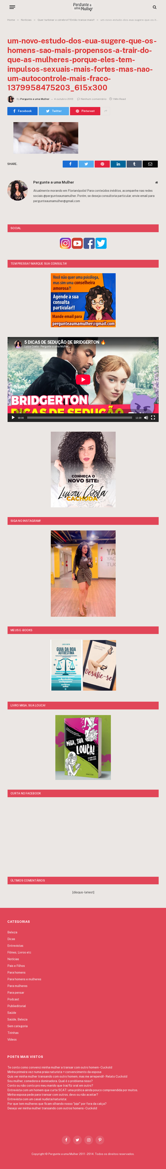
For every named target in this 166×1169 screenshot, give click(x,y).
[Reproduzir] (13, 417)
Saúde (11, 1012)
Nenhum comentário (94, 99)
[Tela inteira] (153, 417)
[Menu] (12, 7)
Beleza (12, 932)
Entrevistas (15, 945)
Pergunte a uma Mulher (34, 99)
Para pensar (15, 992)
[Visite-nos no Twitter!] (101, 247)
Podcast (13, 999)
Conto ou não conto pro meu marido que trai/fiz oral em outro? (50, 1085)
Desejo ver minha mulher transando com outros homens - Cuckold (52, 1108)
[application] (83, 379)
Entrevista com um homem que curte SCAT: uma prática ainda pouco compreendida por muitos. (72, 1090)
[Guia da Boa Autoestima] (66, 689)
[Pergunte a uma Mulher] (83, 7)
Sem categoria (17, 1026)
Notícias (13, 959)
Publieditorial (16, 1006)
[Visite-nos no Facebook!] (89, 247)
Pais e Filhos (16, 966)
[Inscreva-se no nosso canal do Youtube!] (77, 247)
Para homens (16, 972)
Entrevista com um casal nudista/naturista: (37, 1099)
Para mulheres (17, 986)
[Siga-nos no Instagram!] (65, 247)
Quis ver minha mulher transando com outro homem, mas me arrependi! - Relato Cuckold (67, 1076)
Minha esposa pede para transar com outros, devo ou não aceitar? (52, 1094)
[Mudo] (146, 417)
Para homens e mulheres (24, 979)
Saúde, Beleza (17, 1019)
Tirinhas (13, 1033)
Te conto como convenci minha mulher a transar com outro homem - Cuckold (59, 1067)
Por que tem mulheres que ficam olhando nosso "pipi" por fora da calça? (57, 1103)
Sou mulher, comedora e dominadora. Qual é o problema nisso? (50, 1081)
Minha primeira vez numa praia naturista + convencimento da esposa (54, 1072)
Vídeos (12, 1039)
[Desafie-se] (99, 689)
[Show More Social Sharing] (105, 111)
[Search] (154, 7)
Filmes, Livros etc (19, 952)
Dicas (11, 939)
